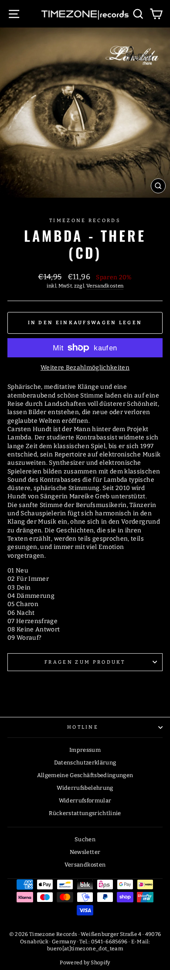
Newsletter (85, 852)
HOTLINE (83, 727)
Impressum (85, 750)
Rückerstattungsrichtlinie (85, 813)
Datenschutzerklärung (85, 762)
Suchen (85, 839)
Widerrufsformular (85, 800)
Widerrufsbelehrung (85, 788)
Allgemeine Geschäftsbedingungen (85, 775)
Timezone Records (85, 220)
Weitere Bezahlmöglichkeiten (85, 367)
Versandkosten (105, 286)
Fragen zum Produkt (85, 662)
